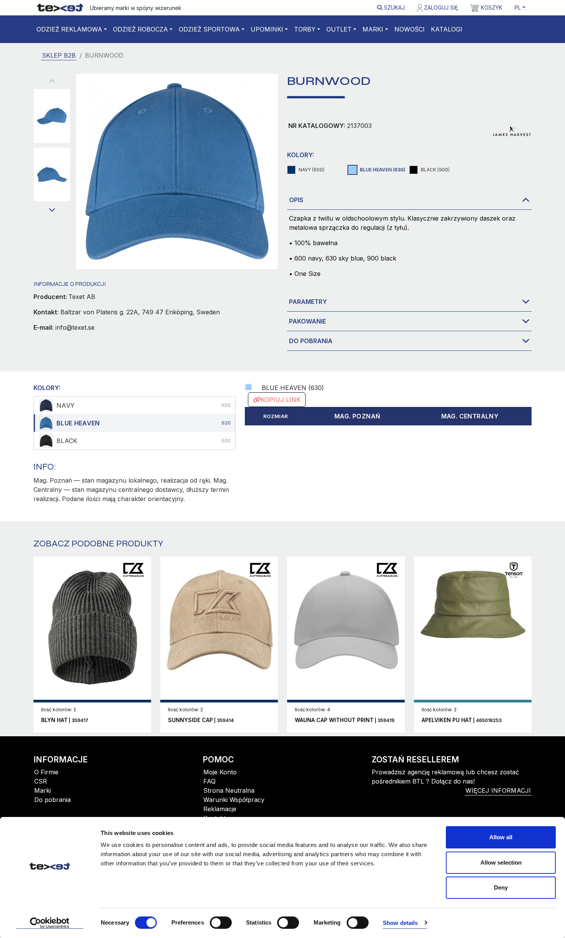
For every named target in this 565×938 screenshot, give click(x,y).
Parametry (308, 301)
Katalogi (446, 29)
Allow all (500, 837)
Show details (400, 923)
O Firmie (46, 772)
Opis (296, 200)
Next (51, 210)
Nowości (409, 29)
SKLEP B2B (59, 55)
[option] (134, 405)
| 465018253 (462, 720)
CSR (40, 781)
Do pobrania (310, 341)
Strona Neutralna (228, 790)
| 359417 (64, 720)
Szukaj (393, 7)
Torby (305, 29)
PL (518, 7)
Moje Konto (220, 772)
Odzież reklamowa (69, 29)
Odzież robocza (140, 29)
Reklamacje (219, 809)
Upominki (267, 29)
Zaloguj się (440, 7)
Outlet (339, 29)
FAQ (209, 781)
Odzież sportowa (209, 29)
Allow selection (501, 862)
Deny (501, 887)
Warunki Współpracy (233, 800)
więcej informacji (498, 790)
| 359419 (344, 720)
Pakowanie (307, 321)
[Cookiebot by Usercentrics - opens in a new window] (49, 923)
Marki (372, 29)
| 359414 (201, 720)
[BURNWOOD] (52, 116)
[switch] (221, 922)
